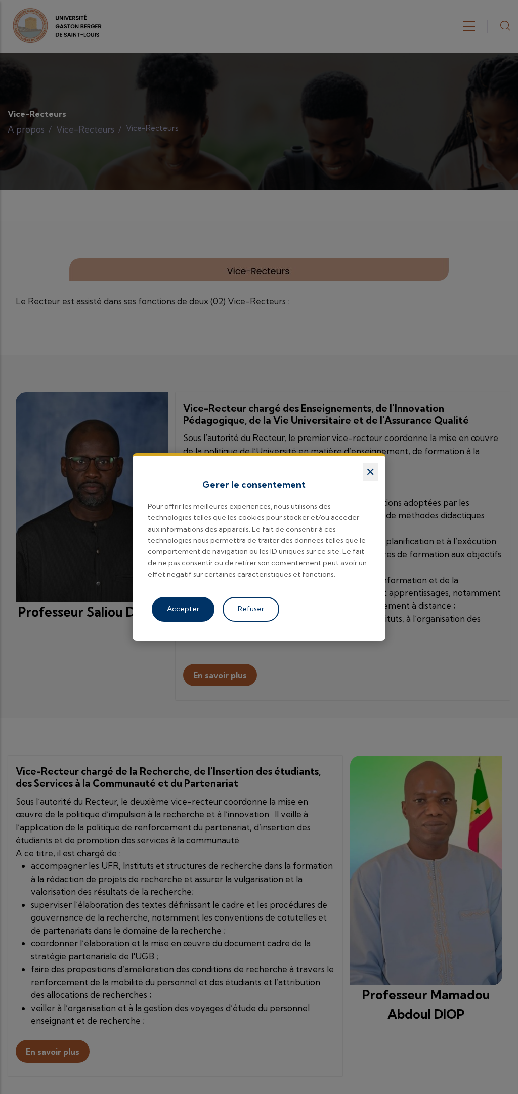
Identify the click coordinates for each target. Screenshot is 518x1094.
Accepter (183, 609)
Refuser (251, 609)
